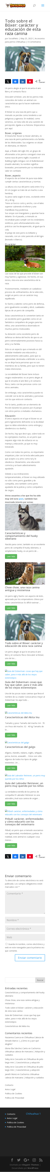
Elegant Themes (30, 1164)
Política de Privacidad (14, 1097)
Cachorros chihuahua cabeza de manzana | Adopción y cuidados (25, 1051)
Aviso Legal (10, 1089)
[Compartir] (15, 81)
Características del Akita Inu (22, 717)
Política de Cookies (13, 1093)
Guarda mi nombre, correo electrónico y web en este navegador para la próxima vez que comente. (24, 947)
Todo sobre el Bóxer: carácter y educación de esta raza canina (24, 644)
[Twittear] (8, 81)
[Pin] (30, 81)
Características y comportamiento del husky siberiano (21, 535)
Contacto (9, 1085)
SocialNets (13, 38)
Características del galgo (20, 747)
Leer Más (11, 556)
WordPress (33, 1168)
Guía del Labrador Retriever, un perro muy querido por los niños (24, 785)
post (21, 498)
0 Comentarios (34, 41)
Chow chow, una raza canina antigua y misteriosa (22, 589)
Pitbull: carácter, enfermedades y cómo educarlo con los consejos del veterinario (24, 821)
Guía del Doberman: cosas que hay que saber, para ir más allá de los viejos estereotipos (23, 684)
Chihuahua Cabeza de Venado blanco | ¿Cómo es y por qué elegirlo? (24, 1040)
